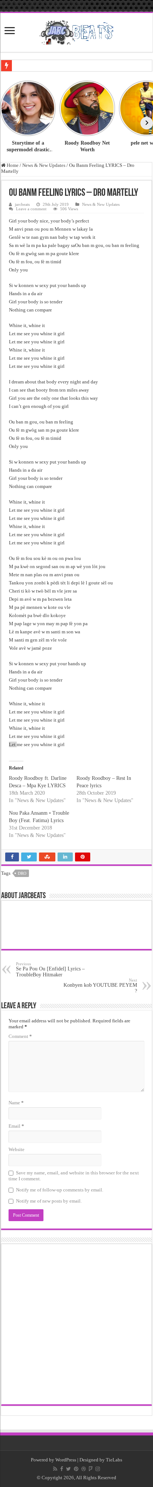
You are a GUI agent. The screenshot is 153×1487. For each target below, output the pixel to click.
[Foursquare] (90, 1468)
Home (12, 165)
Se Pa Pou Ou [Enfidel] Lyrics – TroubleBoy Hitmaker (50, 969)
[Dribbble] (84, 1468)
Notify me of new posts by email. (49, 1201)
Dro (22, 873)
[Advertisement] (76, 1324)
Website (17, 1149)
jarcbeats (22, 204)
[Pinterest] (76, 1468)
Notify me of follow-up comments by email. (59, 1190)
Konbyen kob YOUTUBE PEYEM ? (100, 986)
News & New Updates (43, 165)
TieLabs (114, 1460)
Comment (20, 1036)
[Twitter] (68, 1468)
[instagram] (98, 1468)
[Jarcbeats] (76, 31)
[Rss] (55, 1468)
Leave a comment (31, 209)
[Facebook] (61, 1468)
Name (16, 1102)
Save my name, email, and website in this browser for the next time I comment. (74, 1175)
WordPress (65, 1460)
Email (16, 1126)
